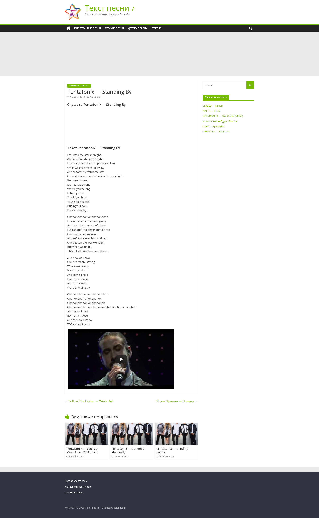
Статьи (156, 28)
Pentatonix (95, 97)
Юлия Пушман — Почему (177, 401)
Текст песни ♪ (110, 8)
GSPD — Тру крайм (213, 126)
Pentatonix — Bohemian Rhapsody (128, 450)
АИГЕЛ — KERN (211, 110)
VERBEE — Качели (213, 105)
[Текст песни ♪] (68, 28)
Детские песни (138, 28)
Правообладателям (76, 480)
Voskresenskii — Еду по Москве (220, 121)
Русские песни (114, 28)
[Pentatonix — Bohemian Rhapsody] (131, 424)
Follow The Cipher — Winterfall (89, 401)
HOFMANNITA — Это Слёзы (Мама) (223, 116)
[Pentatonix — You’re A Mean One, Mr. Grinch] (86, 424)
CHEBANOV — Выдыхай (216, 131)
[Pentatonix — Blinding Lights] (176, 424)
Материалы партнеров (78, 486)
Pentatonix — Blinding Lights (172, 450)
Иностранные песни (87, 28)
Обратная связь (74, 492)
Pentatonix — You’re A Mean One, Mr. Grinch (82, 450)
